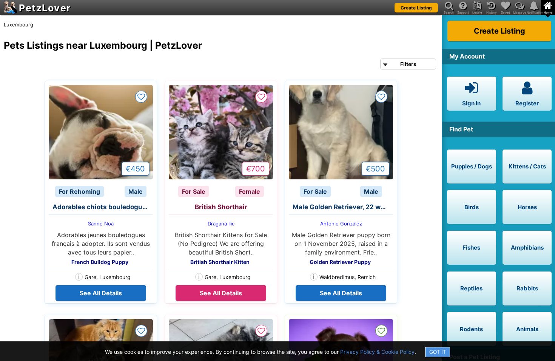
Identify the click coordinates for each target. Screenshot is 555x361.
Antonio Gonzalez (341, 224)
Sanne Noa (101, 224)
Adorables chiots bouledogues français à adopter (102, 207)
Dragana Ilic (221, 224)
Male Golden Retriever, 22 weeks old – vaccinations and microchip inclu (343, 207)
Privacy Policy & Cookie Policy (377, 352)
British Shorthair (221, 207)
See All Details (101, 293)
